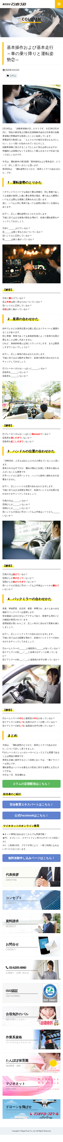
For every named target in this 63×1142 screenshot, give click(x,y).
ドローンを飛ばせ (19, 1109)
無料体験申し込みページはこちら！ (31, 858)
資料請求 (25, 1138)
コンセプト (14, 900)
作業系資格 (18, 1039)
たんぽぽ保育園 (17, 1063)
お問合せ (40, 1138)
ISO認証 (13, 993)
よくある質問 (9, 1138)
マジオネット (15, 1086)
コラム (13, 76)
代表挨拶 (12, 877)
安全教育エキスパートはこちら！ (31, 804)
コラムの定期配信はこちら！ (31, 783)
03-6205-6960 (17, 970)
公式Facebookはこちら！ (31, 815)
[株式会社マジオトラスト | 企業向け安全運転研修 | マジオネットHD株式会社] (14, 4)
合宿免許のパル (17, 1016)
